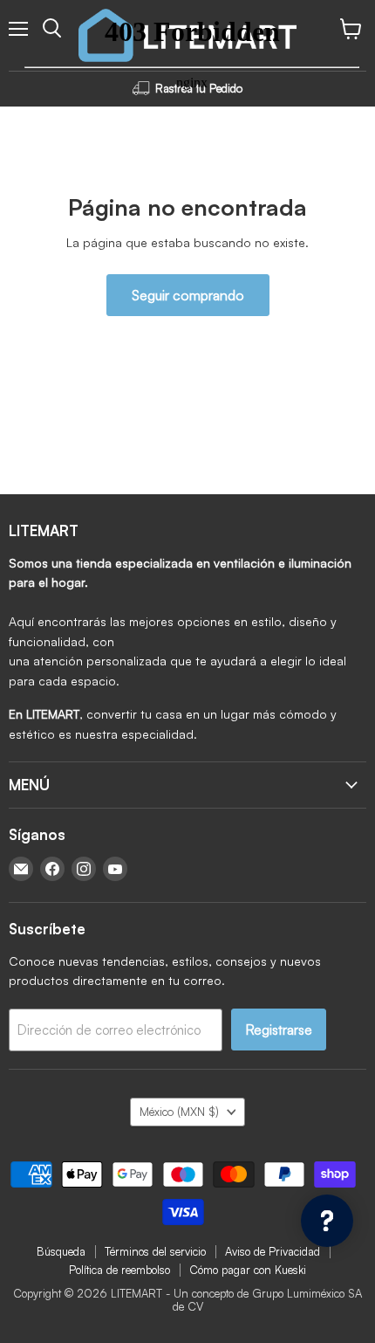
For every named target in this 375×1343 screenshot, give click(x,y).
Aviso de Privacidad (272, 1251)
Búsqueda (61, 1251)
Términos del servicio (155, 1251)
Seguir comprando (188, 295)
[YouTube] (115, 869)
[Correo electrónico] (21, 869)
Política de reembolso (119, 1270)
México (179, 1112)
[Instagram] (84, 869)
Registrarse (278, 1029)
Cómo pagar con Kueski (247, 1270)
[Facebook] (52, 869)
